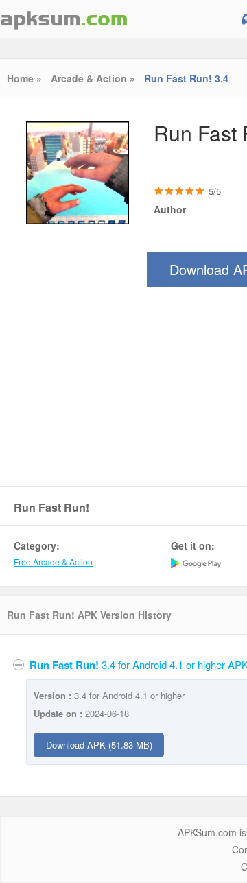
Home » (24, 78)
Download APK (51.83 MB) (99, 744)
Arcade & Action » (93, 78)
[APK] (64, 19)
